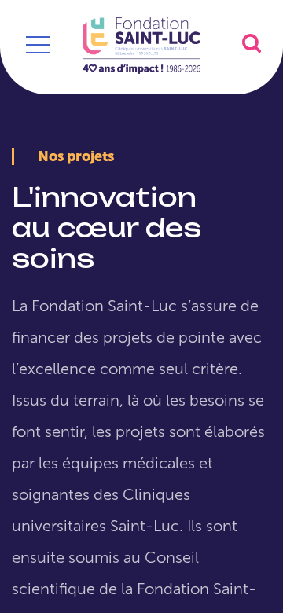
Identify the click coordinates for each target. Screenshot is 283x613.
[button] (251, 43)
